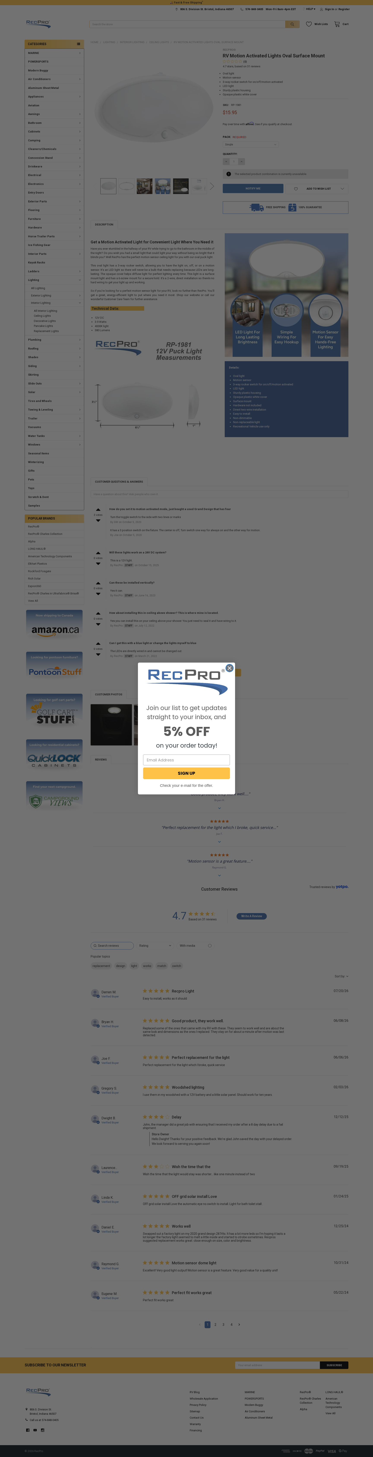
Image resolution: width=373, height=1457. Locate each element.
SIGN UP (186, 773)
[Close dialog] (229, 668)
